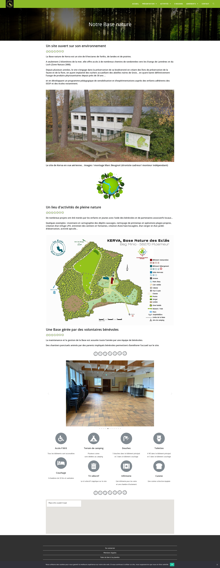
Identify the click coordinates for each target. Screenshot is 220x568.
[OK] (217, 564)
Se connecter (110, 548)
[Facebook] (107, 541)
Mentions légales (110, 553)
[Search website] (213, 4)
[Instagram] (113, 541)
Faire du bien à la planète (110, 557)
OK (172, 564)
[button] (99, 428)
